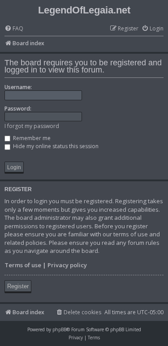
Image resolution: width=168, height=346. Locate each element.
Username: (18, 87)
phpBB (59, 329)
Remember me (31, 138)
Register (18, 286)
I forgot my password (31, 126)
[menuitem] (13, 29)
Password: (17, 108)
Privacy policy (67, 265)
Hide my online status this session (55, 146)
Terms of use (22, 265)
